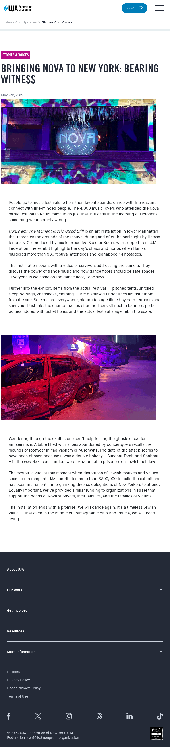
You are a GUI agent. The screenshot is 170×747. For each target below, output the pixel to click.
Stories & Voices (15, 54)
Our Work (14, 590)
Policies (13, 671)
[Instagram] (69, 716)
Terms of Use (17, 696)
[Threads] (99, 716)
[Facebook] (8, 716)
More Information (21, 651)
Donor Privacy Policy (24, 688)
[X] (38, 716)
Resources (15, 631)
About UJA (15, 569)
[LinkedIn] (129, 716)
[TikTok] (160, 716)
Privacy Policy (18, 680)
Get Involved (17, 610)
